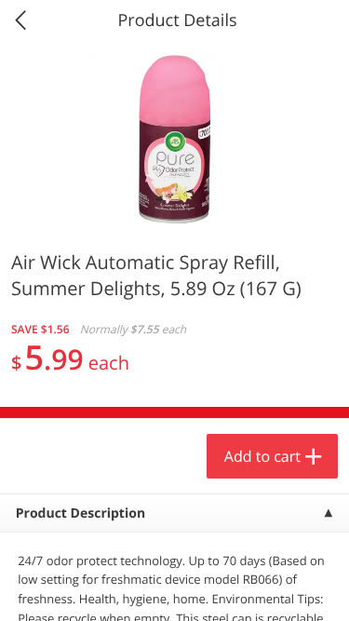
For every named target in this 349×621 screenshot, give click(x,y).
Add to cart (262, 456)
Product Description (80, 513)
